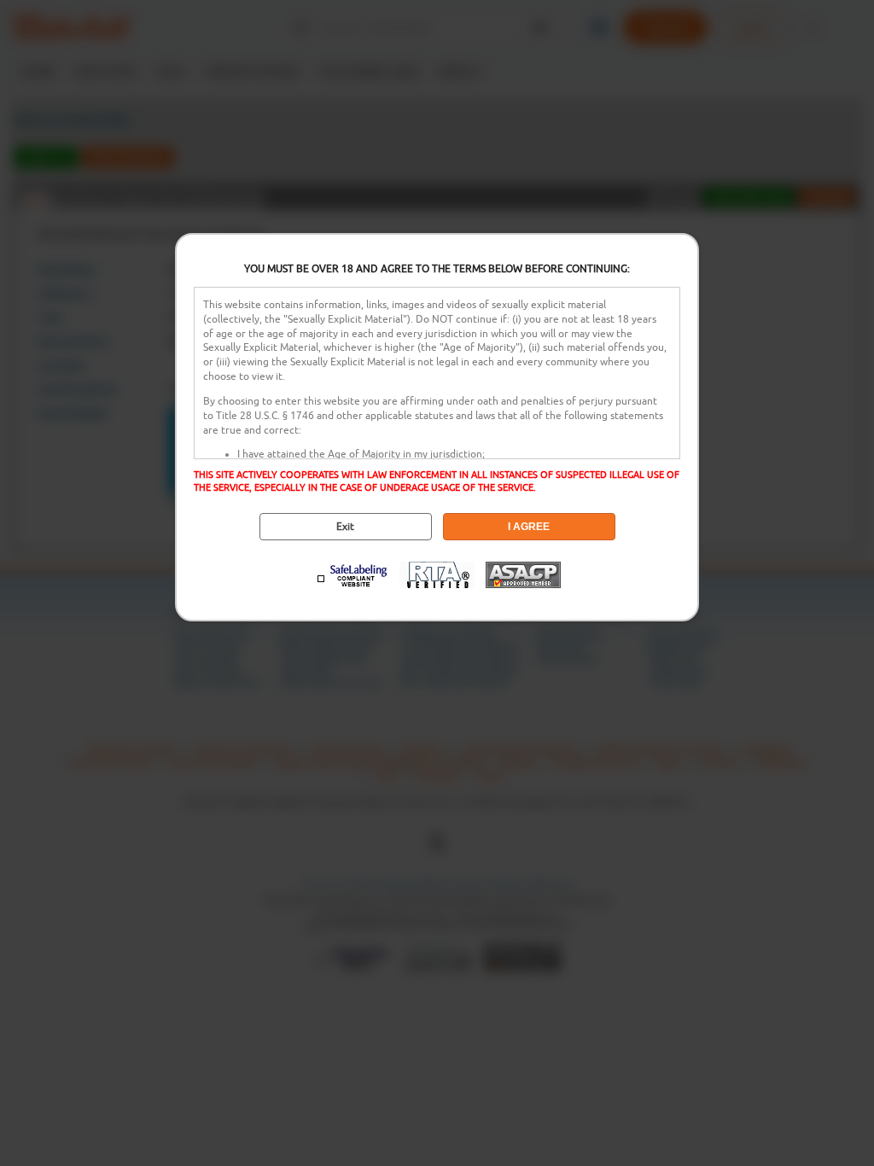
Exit (345, 527)
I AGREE (529, 527)
